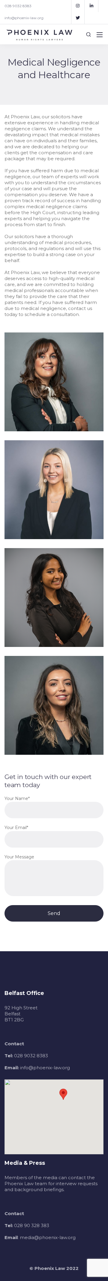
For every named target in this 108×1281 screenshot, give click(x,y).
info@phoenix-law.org (24, 18)
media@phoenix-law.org (48, 1237)
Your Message (19, 857)
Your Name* (17, 798)
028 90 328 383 (31, 1225)
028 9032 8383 (18, 6)
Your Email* (16, 827)
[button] (63, 1094)
